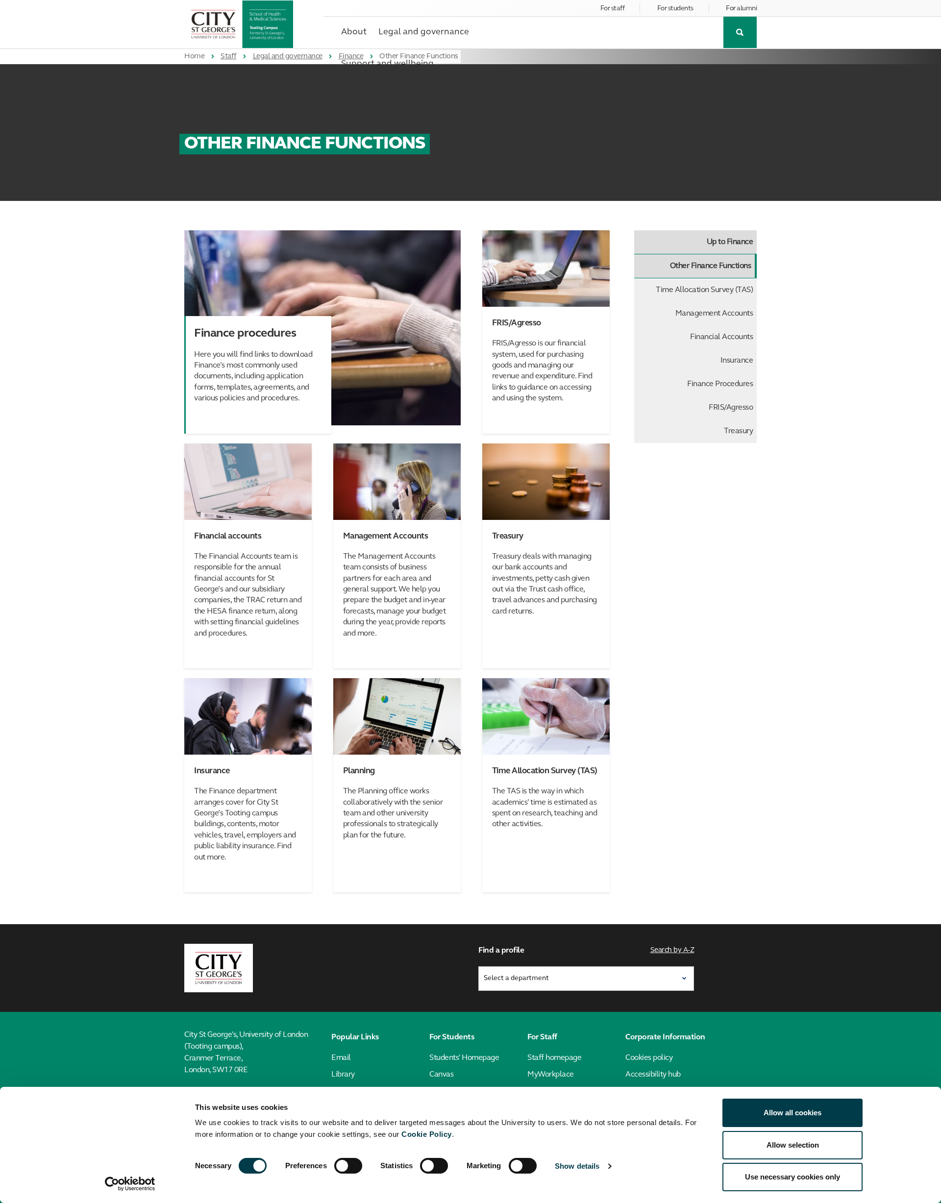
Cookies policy (648, 1058)
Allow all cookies (792, 1112)
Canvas (441, 1075)
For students (675, 8)
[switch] (348, 1166)
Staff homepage (554, 1058)
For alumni (741, 8)
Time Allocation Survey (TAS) (704, 290)
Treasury (738, 431)
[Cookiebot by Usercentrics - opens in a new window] (130, 1184)
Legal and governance (287, 56)
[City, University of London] (218, 968)
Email (341, 1058)
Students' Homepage (464, 1058)
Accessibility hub (653, 1075)
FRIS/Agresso (731, 408)
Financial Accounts (721, 337)
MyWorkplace (550, 1075)
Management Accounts (714, 314)
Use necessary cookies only (792, 1177)
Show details (577, 1166)
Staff (229, 56)
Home (194, 56)
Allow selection (793, 1145)
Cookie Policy (426, 1134)
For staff (612, 8)
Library (343, 1075)
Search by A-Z (672, 950)
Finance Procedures (720, 384)
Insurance (736, 361)
